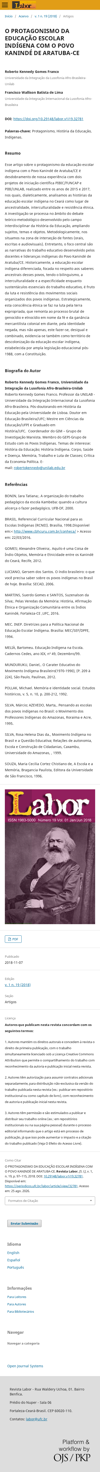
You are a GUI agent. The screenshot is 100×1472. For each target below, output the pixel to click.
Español (13, 1260)
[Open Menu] (5, 5)
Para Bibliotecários (20, 1311)
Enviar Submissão (24, 1223)
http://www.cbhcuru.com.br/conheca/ (45, 531)
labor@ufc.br (36, 1419)
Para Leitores (16, 1297)
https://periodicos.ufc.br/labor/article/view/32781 (41, 1186)
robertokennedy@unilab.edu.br (39, 467)
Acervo (24, 16)
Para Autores (16, 1304)
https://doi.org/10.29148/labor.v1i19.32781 (48, 118)
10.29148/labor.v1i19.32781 (63, 1176)
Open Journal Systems (25, 1366)
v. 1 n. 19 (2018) (46, 16)
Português (15, 1267)
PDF (15, 939)
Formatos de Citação (23, 1200)
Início (9, 16)
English (13, 1252)
